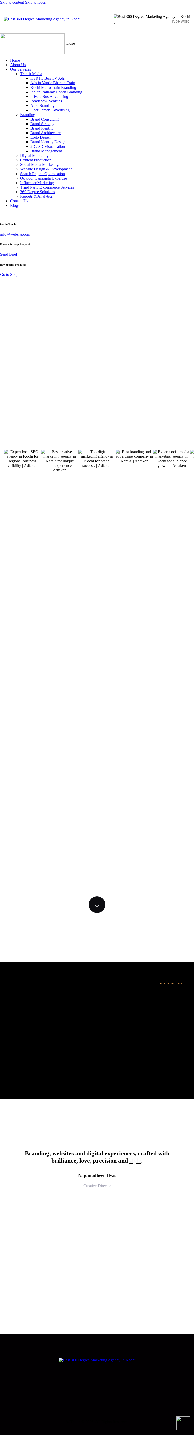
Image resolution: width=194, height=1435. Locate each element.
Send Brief (8, 254)
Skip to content (12, 2)
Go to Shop (9, 274)
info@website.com (15, 234)
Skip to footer (36, 2)
